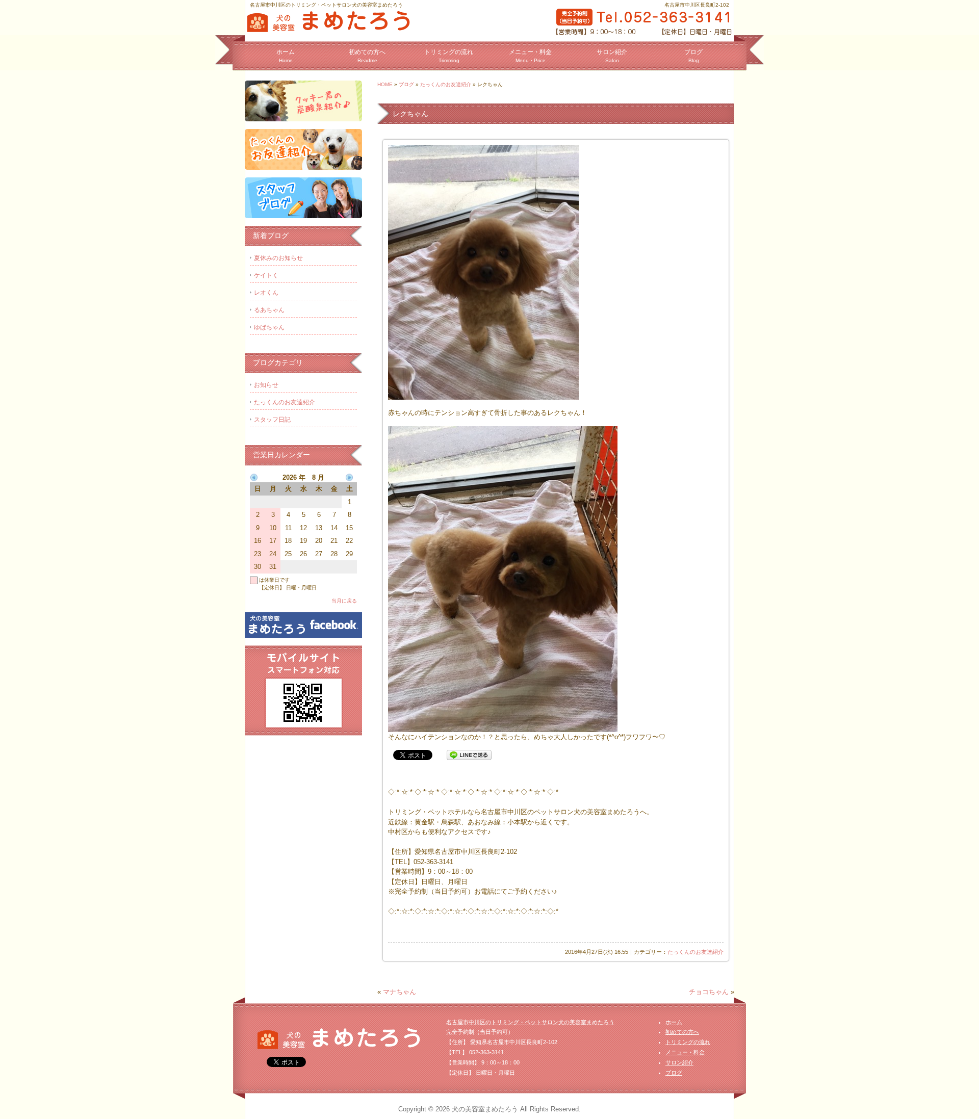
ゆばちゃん (269, 327)
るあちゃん (269, 310)
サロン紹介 (612, 55)
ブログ (693, 55)
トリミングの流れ (448, 55)
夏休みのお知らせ (278, 258)
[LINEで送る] (469, 755)
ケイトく (266, 275)
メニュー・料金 (530, 55)
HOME (385, 84)
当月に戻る (344, 601)
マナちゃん (399, 992)
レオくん (266, 292)
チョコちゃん (709, 992)
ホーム (285, 55)
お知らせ (266, 384)
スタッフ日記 (272, 419)
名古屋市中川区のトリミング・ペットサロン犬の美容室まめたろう (530, 1022)
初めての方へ (367, 55)
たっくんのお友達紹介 (445, 84)
